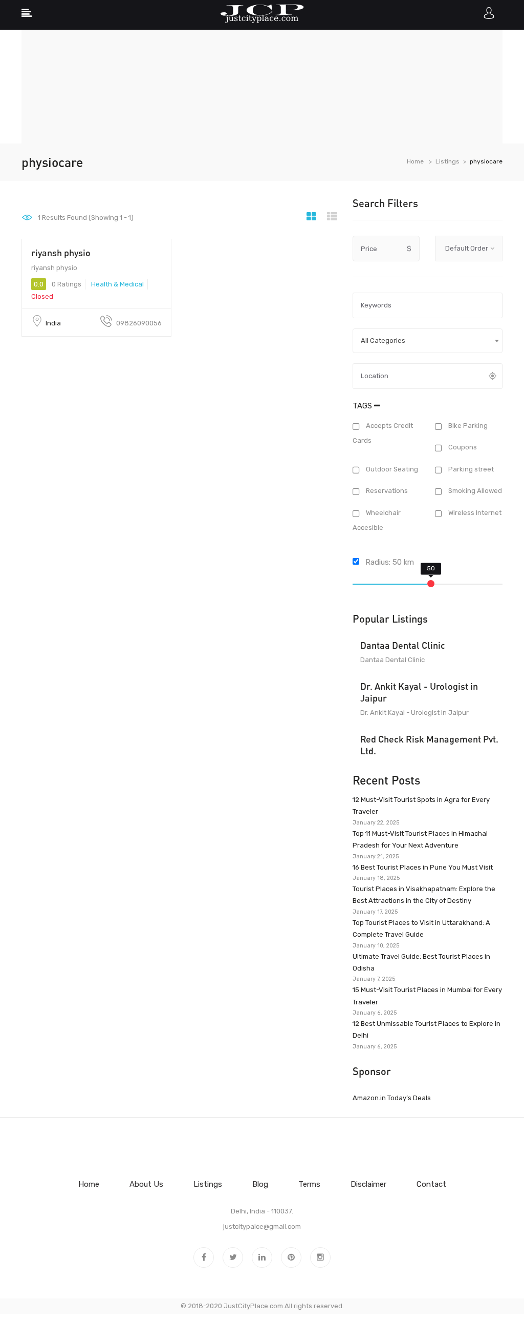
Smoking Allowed (474, 491)
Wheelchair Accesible (377, 520)
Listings (447, 161)
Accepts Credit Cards (383, 433)
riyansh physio (61, 252)
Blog (260, 1184)
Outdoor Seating (391, 469)
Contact (431, 1184)
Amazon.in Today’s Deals (392, 1098)
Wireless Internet (474, 513)
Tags (363, 405)
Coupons (462, 447)
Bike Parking (467, 425)
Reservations (386, 491)
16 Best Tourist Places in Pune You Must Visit (423, 867)
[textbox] (427, 341)
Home (415, 161)
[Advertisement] (262, 71)
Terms (309, 1184)
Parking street (470, 469)
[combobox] (428, 340)
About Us (146, 1184)
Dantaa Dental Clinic (402, 645)
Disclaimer (368, 1184)
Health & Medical (117, 284)
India (53, 323)
